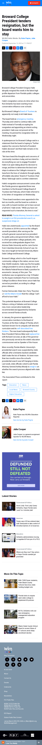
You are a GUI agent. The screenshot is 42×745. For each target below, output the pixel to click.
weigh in (33, 367)
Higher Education (15, 394)
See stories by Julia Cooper (23, 440)
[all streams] (39, 742)
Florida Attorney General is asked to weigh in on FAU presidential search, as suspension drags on (20, 218)
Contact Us (7, 678)
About (6, 674)
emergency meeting (25, 119)
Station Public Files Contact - (13, 717)
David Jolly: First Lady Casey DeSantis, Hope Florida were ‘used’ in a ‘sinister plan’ (26, 508)
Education (13, 385)
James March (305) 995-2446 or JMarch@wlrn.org (20, 721)
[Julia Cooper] (6, 432)
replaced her (34, 334)
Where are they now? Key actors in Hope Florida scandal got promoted (27, 554)
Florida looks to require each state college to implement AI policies (26, 598)
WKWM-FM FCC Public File (12, 707)
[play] (3, 742)
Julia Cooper (19, 429)
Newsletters (8, 696)
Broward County (29, 389)
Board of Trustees (27, 111)
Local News (13, 389)
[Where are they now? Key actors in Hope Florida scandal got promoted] (8, 552)
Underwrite (7, 687)
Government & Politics (24, 502)
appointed (25, 226)
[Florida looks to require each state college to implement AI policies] (10, 599)
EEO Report (7, 713)
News (24, 385)
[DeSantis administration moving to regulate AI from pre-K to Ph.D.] (8, 537)
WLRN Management (10, 723)
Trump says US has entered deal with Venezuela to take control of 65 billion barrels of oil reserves (28, 523)
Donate (6, 682)
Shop (5, 691)
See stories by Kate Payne (23, 420)
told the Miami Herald (13, 294)
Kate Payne (25, 38)
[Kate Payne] (6, 412)
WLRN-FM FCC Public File (12, 705)
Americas (19, 518)
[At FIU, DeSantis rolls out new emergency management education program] (10, 614)
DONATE (35, 3)
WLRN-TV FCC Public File (12, 703)
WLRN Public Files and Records (14, 709)
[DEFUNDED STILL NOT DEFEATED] (21, 471)
